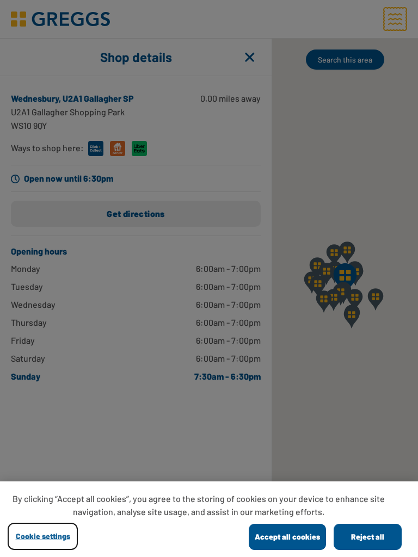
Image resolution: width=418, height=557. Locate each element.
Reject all (367, 536)
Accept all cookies (287, 536)
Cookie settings (43, 536)
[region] (209, 519)
